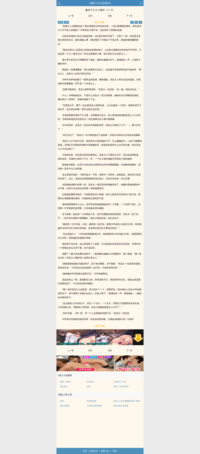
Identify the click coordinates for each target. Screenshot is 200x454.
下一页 (129, 15)
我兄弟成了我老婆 (121, 405)
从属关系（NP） (120, 381)
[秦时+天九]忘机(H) (100, 3)
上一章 (70, 15)
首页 (85, 451)
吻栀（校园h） (66, 381)
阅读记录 (94, 451)
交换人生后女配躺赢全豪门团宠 (126, 401)
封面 (110, 15)
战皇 (62, 401)
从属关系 (90, 381)
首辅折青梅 (91, 401)
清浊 (88, 386)
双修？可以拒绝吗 (121, 386)
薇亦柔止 (64, 386)
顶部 (115, 451)
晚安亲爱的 (65, 405)
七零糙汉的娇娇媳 (94, 405)
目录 (90, 15)
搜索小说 (105, 451)
